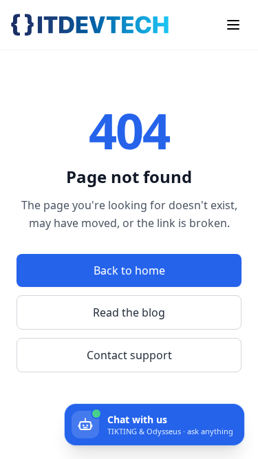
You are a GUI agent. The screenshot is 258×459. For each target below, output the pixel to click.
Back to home (129, 270)
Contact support (129, 355)
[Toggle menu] (233, 25)
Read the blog (129, 312)
